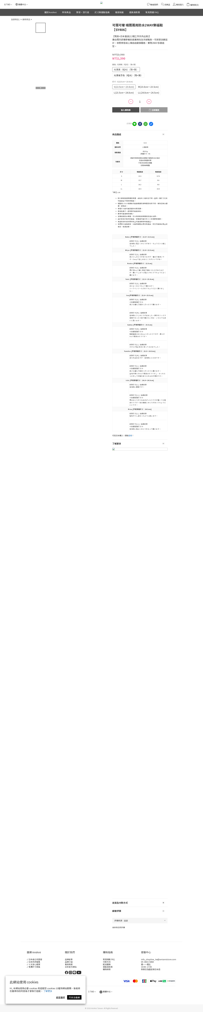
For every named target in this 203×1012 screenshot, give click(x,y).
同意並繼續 (74, 997)
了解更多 (47, 991)
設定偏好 (60, 997)
